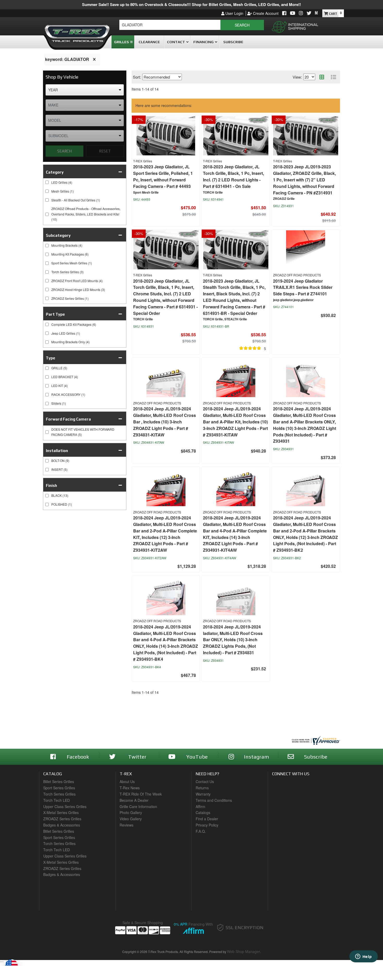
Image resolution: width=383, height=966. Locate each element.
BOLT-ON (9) (60, 460)
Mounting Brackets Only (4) (70, 342)
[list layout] (333, 77)
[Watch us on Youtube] (292, 13)
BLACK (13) (59, 495)
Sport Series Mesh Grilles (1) (71, 263)
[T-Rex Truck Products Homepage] (77, 31)
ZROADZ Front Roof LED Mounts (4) (77, 280)
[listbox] (85, 90)
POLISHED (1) (61, 504)
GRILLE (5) (59, 368)
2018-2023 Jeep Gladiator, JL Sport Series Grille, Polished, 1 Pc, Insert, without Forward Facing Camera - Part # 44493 (163, 176)
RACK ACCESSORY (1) (68, 394)
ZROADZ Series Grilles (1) (70, 298)
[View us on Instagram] (301, 13)
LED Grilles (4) (61, 182)
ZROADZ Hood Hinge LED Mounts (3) (78, 289)
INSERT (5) (59, 469)
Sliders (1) (58, 403)
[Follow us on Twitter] (309, 13)
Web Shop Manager (243, 951)
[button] (191, 25)
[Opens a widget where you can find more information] (363, 956)
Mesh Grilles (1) (62, 191)
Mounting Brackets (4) (66, 245)
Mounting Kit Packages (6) (70, 254)
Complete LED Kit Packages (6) (73, 324)
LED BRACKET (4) (64, 376)
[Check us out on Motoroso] (317, 13)
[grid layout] (322, 77)
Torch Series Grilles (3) (67, 272)
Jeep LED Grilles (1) (65, 333)
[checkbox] (47, 368)
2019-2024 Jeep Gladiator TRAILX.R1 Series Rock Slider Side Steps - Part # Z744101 (302, 287)
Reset (105, 151)
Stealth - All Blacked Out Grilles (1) (75, 200)
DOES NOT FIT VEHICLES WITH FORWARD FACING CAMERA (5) (82, 432)
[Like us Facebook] (284, 13)
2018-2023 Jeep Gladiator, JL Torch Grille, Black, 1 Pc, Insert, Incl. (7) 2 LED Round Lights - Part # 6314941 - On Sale (233, 176)
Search (64, 151)
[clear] (94, 59)
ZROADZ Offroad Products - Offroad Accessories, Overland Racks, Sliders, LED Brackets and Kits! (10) (85, 213)
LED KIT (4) (59, 385)
